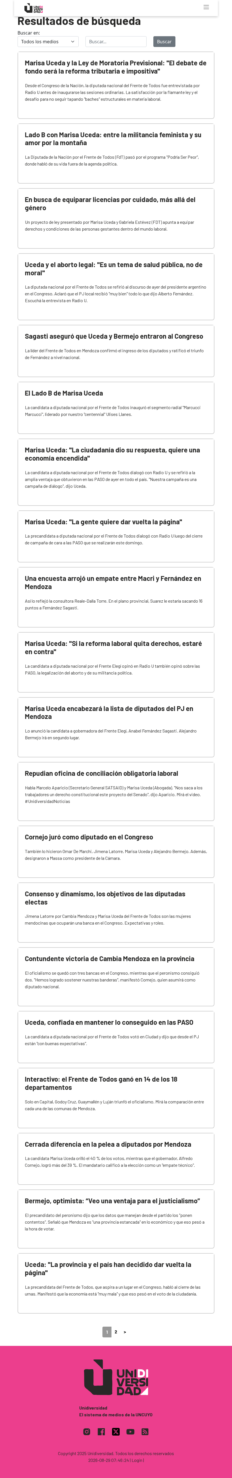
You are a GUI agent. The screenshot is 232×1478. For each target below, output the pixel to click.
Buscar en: (29, 33)
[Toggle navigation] (206, 7)
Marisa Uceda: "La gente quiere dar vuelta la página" (103, 521)
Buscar (164, 41)
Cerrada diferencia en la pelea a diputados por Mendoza (108, 1144)
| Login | (137, 1460)
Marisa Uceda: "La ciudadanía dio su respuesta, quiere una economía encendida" (112, 454)
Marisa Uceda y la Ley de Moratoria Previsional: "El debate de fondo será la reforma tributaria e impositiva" (116, 67)
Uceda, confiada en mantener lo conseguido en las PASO (109, 1022)
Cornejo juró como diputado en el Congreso (89, 837)
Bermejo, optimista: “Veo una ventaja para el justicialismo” (112, 1200)
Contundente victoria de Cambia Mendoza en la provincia (109, 958)
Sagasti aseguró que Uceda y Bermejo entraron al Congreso (114, 336)
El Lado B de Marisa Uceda (64, 393)
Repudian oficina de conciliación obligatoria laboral (101, 773)
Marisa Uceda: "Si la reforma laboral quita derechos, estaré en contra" (113, 647)
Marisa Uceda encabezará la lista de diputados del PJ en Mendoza (109, 712)
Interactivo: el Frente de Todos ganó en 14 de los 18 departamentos (101, 1083)
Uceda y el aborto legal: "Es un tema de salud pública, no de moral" (114, 268)
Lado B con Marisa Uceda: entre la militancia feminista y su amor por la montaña (113, 138)
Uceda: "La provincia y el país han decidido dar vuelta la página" (108, 1268)
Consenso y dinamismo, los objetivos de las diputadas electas (105, 898)
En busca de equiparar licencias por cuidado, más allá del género (110, 203)
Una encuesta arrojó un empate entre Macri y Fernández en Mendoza (113, 582)
